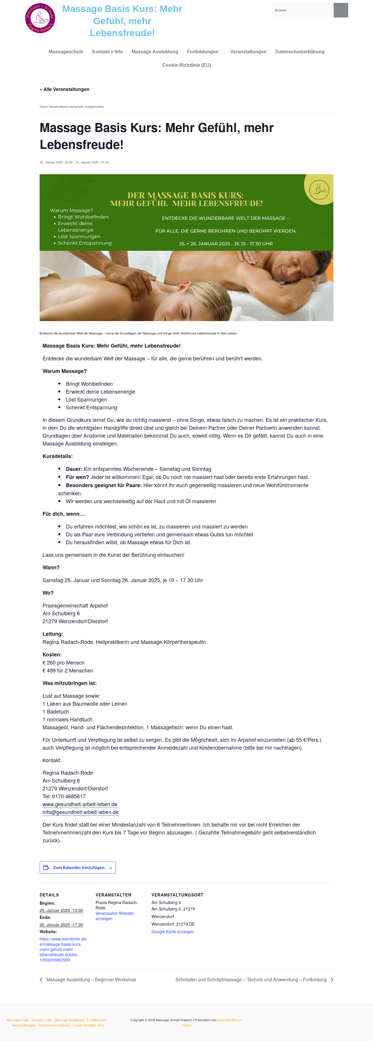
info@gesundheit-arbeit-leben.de (81, 811)
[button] (204, 52)
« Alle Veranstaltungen (64, 89)
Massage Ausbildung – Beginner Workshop (90, 979)
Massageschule (66, 51)
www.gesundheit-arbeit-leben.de (80, 804)
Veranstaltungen (248, 51)
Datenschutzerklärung (300, 51)
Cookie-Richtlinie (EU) (186, 65)
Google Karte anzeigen (173, 931)
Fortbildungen (203, 51)
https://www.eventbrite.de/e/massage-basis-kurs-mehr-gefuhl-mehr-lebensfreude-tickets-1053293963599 (63, 949)
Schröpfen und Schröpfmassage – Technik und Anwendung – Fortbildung (251, 979)
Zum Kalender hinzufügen (79, 867)
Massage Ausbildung (155, 51)
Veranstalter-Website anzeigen (115, 915)
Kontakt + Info (107, 51)
